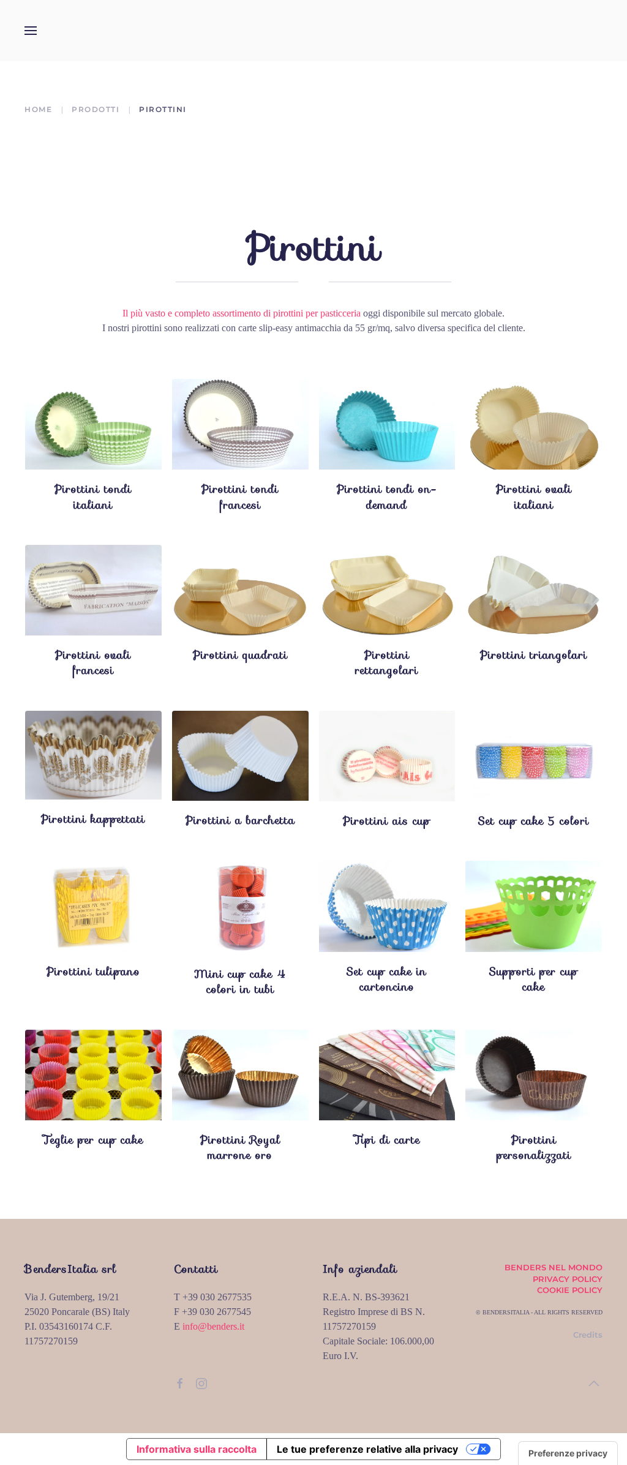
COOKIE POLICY (570, 1290)
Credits (588, 1334)
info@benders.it (213, 1326)
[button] (30, 30)
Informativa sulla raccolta (197, 1449)
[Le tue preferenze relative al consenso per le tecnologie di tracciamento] (568, 1453)
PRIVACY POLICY (568, 1279)
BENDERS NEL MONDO (554, 1267)
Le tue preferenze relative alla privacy (367, 1449)
